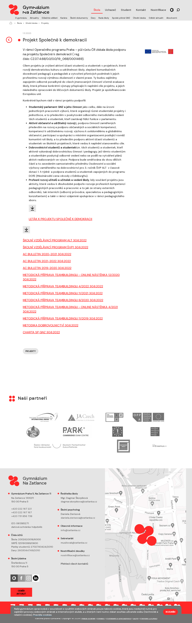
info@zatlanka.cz (70, 530)
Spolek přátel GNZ (121, 18)
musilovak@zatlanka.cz (74, 542)
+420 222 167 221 (21, 508)
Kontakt (141, 10)
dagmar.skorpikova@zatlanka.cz (79, 501)
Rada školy (104, 18)
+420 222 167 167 (21, 512)
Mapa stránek (88, 618)
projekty (31, 351)
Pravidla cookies (42, 614)
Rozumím (170, 612)
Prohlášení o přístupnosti (118, 618)
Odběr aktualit (156, 18)
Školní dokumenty (79, 18)
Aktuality (34, 18)
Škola (97, 10)
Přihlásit (101, 618)
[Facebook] (21, 577)
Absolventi (171, 18)
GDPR (135, 618)
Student (126, 10)
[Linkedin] (35, 577)
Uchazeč (110, 10)
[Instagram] (28, 577)
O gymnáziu (21, 18)
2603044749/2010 (29, 550)
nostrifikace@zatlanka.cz (75, 555)
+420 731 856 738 (21, 516)
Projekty (45, 23)
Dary (93, 18)
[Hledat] (178, 9)
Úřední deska (139, 18)
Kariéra (64, 18)
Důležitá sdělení (50, 18)
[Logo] (28, 9)
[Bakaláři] (171, 9)
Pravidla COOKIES (148, 618)
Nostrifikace (158, 10)
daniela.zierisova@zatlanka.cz (78, 517)
